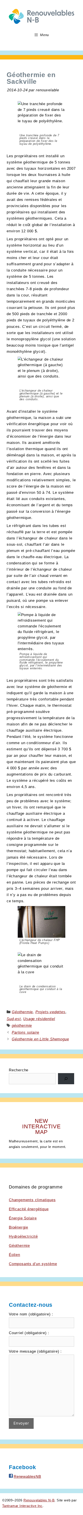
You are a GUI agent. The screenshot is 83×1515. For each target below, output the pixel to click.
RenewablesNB (27, 1476)
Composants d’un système (33, 1264)
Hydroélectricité (23, 1236)
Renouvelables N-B (39, 1500)
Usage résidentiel (39, 1019)
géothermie (22, 1025)
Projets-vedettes (50, 1012)
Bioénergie (18, 1227)
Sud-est (14, 1019)
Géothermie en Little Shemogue (40, 1039)
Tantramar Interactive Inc (22, 1506)
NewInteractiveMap (41, 1126)
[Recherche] (66, 1078)
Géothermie (22, 1012)
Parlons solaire (25, 1032)
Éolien (14, 1255)
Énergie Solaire (23, 1218)
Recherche (18, 1070)
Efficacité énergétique (29, 1209)
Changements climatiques (32, 1200)
